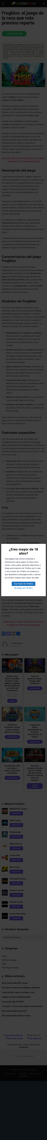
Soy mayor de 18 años (23, 584)
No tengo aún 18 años (23, 588)
